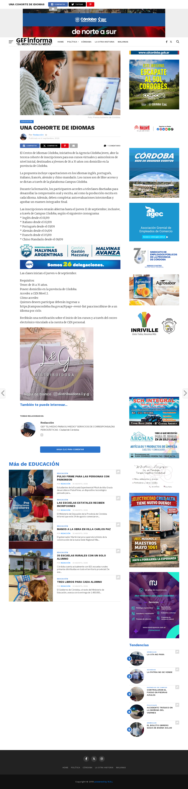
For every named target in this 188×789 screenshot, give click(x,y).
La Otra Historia (104, 42)
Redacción (38, 135)
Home (61, 42)
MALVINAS (123, 42)
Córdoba (86, 42)
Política (72, 42)
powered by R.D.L (103, 782)
